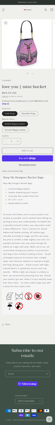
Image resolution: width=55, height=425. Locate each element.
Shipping (5, 96)
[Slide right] (33, 74)
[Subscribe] (47, 374)
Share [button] (7, 324)
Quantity (5, 136)
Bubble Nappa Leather (15, 124)
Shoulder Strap (29, 114)
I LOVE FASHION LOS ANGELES (23, 420)
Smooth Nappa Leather (15, 130)
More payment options (27, 165)
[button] (3, 10)
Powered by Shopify (42, 420)
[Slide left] (22, 74)
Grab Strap (10, 114)
